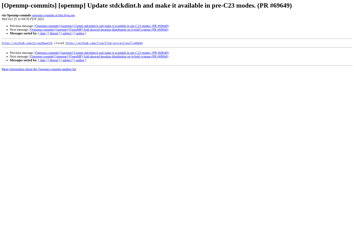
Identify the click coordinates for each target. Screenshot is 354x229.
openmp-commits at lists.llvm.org (53, 15)
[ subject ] (67, 33)
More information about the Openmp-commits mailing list (39, 69)
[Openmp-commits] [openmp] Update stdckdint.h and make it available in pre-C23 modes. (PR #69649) (101, 26)
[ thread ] (54, 33)
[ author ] (80, 33)
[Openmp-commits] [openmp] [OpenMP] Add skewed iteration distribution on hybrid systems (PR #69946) (99, 29)
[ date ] (42, 33)
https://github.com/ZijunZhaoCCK (27, 43)
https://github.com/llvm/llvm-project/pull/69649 (104, 43)
